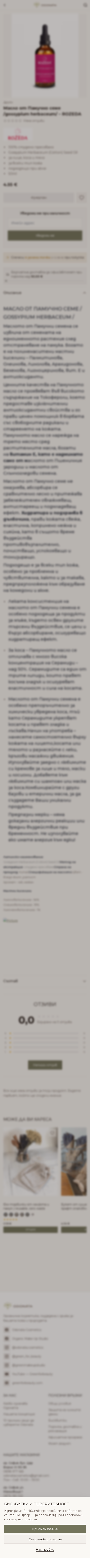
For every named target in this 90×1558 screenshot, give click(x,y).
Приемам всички (45, 1529)
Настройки (45, 1549)
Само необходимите (45, 1539)
